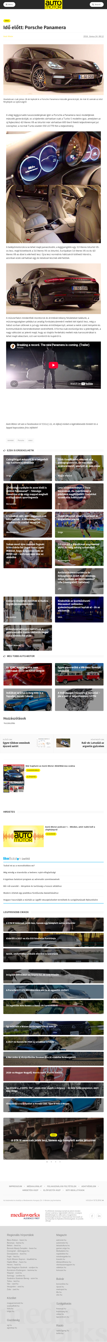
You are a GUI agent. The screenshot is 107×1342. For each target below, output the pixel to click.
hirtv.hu (10, 1308)
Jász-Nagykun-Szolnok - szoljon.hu (22, 1267)
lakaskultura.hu (63, 1245)
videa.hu (60, 1314)
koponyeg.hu (62, 1311)
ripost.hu (60, 1287)
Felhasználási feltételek (61, 1186)
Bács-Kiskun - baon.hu (17, 1240)
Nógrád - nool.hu (14, 1273)
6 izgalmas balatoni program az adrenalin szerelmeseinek (31, 879)
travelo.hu (60, 1259)
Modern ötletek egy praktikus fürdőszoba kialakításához (31, 893)
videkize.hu (61, 1267)
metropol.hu (61, 1289)
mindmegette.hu (63, 1256)
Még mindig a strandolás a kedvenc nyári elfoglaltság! (29, 872)
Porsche (21, 440)
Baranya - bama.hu (15, 1243)
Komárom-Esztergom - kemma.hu (22, 1270)
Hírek (7, 21)
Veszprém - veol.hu (15, 1286)
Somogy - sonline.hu (16, 1276)
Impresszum (15, 1186)
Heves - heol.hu (14, 1264)
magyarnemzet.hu (15, 1303)
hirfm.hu (60, 1333)
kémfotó (11, 440)
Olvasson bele (33, 770)
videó (30, 440)
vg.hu (9, 1325)
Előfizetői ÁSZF (52, 1190)
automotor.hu (62, 1243)
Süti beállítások (75, 1190)
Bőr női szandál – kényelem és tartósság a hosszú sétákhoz (32, 886)
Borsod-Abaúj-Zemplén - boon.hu (22, 1248)
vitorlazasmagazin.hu (65, 1264)
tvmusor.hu (61, 1270)
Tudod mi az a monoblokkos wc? (19, 865)
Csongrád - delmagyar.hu (18, 1251)
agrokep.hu (12, 1328)
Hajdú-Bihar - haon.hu (16, 1262)
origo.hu (10, 1311)
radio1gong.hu (62, 1330)
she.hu (59, 1295)
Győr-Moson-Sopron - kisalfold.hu (22, 1259)
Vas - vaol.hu (12, 1284)
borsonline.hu (62, 1284)
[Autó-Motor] (53, 4)
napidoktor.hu (62, 1254)
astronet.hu (61, 1240)
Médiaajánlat (34, 1186)
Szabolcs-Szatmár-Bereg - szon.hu (22, 1278)
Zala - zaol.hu (13, 1289)
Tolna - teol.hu (13, 1281)
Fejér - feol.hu (13, 1256)
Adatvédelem (88, 1186)
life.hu (59, 1292)
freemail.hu (61, 1308)
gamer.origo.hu (63, 1248)
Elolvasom (51, 834)
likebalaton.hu (62, 1251)
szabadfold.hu (13, 1306)
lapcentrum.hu (62, 1317)
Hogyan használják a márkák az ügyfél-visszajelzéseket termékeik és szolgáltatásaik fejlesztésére (50, 900)
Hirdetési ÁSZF (30, 1190)
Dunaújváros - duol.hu (16, 1254)
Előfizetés (31, 777)
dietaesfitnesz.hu (63, 1262)
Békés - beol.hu (14, 1245)
